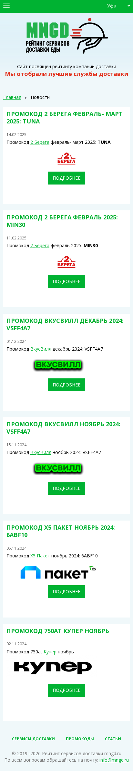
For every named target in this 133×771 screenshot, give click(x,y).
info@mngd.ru (114, 760)
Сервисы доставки (33, 739)
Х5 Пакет (40, 556)
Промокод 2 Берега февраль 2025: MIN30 (62, 220)
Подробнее (66, 178)
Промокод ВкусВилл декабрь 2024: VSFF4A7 (65, 324)
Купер (50, 652)
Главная (12, 97)
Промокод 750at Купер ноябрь (57, 631)
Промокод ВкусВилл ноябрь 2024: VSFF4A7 (63, 427)
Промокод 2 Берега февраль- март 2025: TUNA (64, 117)
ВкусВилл (40, 349)
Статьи (113, 739)
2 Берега (39, 142)
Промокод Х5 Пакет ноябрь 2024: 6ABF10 (60, 531)
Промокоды (80, 739)
